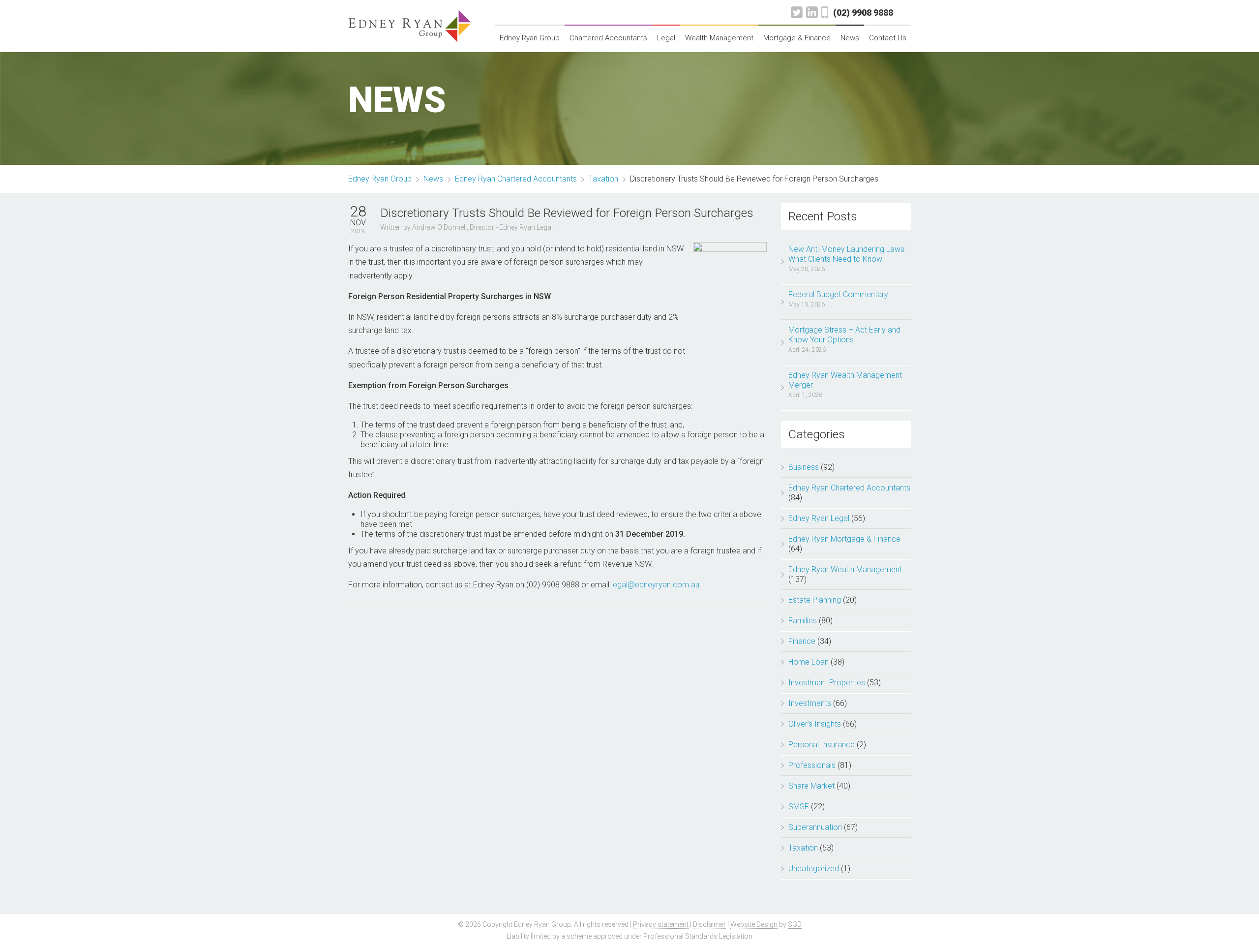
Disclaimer (709, 924)
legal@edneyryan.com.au (655, 584)
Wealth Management (719, 37)
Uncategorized (813, 868)
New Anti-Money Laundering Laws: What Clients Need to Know (847, 254)
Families (802, 620)
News (849, 37)
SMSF (798, 806)
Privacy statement (661, 924)
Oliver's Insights (814, 724)
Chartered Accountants (608, 37)
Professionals (812, 765)
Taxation (803, 848)
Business (803, 467)
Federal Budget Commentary (838, 294)
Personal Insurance (821, 744)
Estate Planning (814, 600)
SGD (795, 924)
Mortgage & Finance (797, 37)
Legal (666, 37)
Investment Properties (826, 682)
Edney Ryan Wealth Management (845, 569)
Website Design (754, 924)
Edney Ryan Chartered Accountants (849, 487)
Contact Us (887, 37)
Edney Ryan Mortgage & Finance (844, 539)
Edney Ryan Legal (818, 518)
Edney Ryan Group (530, 37)
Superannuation (815, 827)
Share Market (811, 786)
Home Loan (808, 662)
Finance (801, 641)
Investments (809, 703)
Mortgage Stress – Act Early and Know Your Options (844, 334)
